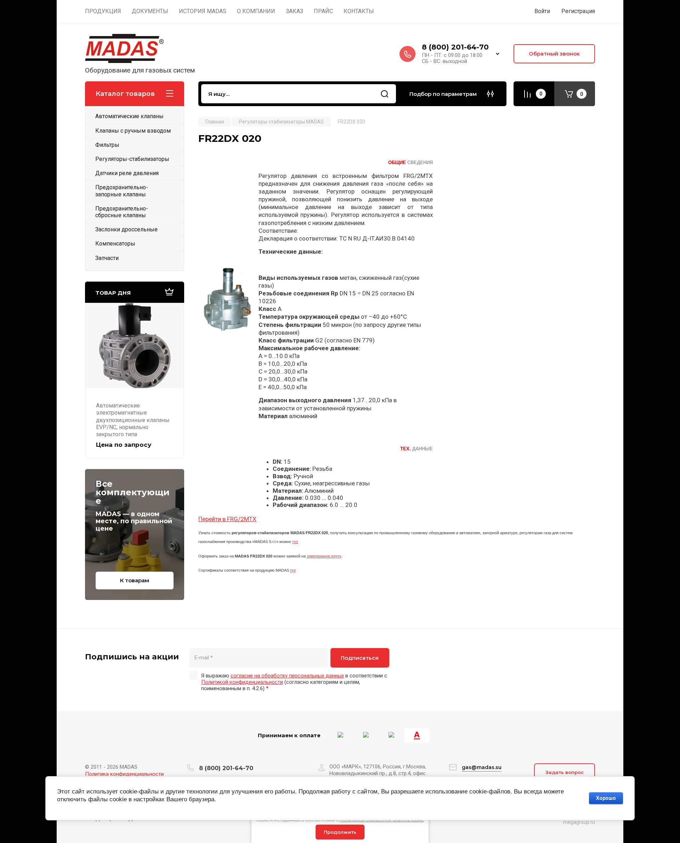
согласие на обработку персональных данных (287, 675)
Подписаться (360, 657)
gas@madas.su (482, 767)
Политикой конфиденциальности (242, 682)
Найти (384, 93)
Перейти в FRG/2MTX (227, 518)
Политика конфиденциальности (124, 774)
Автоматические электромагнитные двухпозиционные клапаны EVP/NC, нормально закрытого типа (133, 420)
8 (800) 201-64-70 (455, 47)
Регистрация (578, 11)
